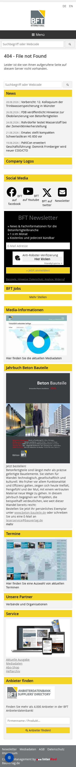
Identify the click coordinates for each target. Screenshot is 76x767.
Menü (40, 34)
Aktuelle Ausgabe (18, 660)
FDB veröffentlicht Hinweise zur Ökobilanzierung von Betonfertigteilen (35, 114)
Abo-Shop (12, 667)
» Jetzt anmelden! (38, 270)
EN (71, 6)
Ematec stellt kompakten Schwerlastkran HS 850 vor (30, 134)
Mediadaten (14, 663)
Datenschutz (55, 749)
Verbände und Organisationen (26, 604)
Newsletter (9, 749)
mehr (9, 524)
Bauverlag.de (11, 763)
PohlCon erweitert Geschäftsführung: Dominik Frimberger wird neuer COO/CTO (36, 146)
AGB (42, 749)
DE (64, 6)
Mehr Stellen (38, 297)
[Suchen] (70, 44)
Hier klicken (42, 259)
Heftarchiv (13, 671)
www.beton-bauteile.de (30, 512)
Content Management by (19, 759)
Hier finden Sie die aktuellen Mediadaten (34, 358)
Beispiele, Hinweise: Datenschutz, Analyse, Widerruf (35, 279)
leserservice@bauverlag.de (24, 520)
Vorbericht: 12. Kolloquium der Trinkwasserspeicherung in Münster (34, 104)
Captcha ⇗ (53, 263)
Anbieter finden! (39, 730)
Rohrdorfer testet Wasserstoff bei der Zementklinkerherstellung (36, 124)
